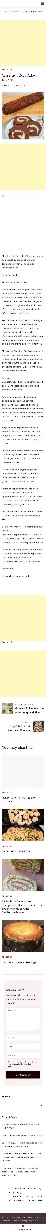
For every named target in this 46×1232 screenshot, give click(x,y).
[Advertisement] (23, 43)
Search (6, 1096)
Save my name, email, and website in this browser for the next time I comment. (23, 1064)
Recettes (7, 69)
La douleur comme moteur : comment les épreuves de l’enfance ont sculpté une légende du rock (20, 1171)
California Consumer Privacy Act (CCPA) (24, 1190)
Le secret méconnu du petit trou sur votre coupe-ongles (20, 1126)
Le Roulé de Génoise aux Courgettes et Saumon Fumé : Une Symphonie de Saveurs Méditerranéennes (22, 907)
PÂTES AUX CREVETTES (17, 851)
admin (4, 85)
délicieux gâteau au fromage (19, 962)
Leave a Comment (23, 1229)
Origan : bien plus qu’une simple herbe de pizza (22, 1135)
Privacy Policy (16, 1200)
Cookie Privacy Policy (20, 1196)
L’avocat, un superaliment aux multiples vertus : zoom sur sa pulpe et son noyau (23, 1144)
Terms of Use (35, 1200)
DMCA (39, 1196)
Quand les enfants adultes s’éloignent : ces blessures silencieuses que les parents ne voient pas (21, 1157)
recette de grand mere (26, 1217)
